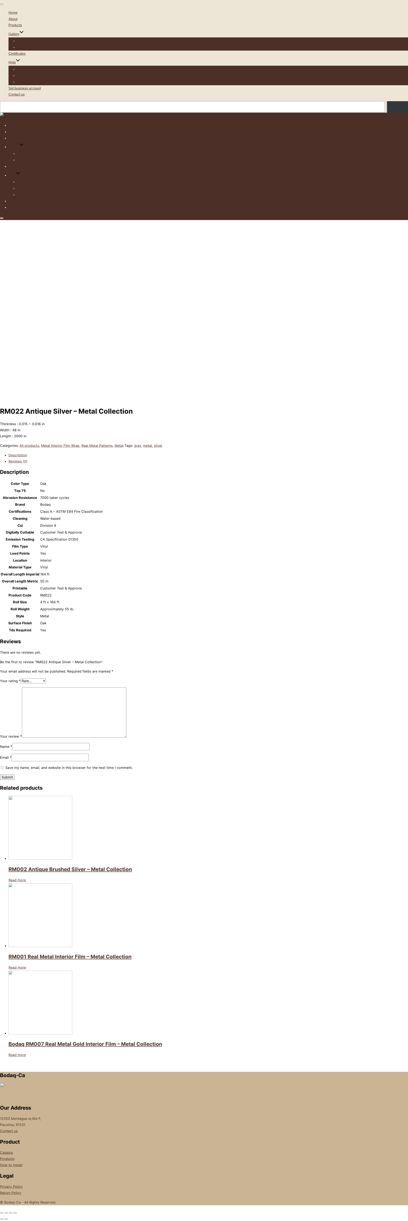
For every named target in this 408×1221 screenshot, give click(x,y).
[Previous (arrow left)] (1, 1219)
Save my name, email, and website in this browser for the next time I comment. (69, 767)
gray (137, 445)
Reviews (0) (17, 461)
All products (29, 445)
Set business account (24, 88)
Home (13, 12)
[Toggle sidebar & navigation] (1, 218)
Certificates (17, 53)
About (12, 19)
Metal (119, 445)
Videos (22, 75)
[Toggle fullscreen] (10, 1213)
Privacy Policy (11, 1186)
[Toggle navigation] (1, 4)
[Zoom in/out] (15, 1213)
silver (158, 445)
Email (5, 757)
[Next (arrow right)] (6, 1219)
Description (17, 455)
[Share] (6, 1213)
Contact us (16, 94)
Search (397, 107)
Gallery (13, 34)
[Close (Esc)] (1, 1213)
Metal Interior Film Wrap (60, 445)
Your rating (10, 681)
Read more (17, 880)
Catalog (6, 1152)
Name (6, 746)
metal (147, 445)
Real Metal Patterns (97, 445)
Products (15, 25)
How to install (27, 82)
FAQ (20, 69)
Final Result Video (31, 47)
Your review (11, 736)
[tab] (208, 455)
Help (12, 62)
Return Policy (10, 1193)
